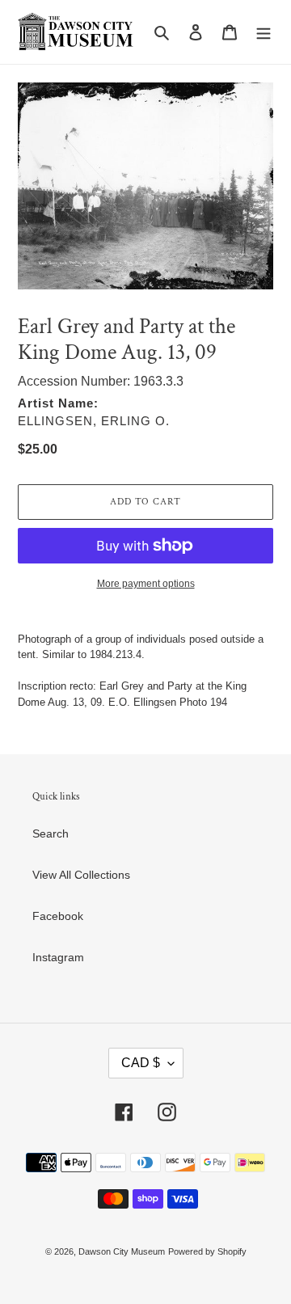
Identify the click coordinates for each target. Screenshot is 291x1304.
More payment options (146, 583)
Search (50, 833)
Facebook (57, 915)
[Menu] (263, 32)
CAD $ (140, 1063)
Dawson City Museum (121, 1251)
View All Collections (81, 874)
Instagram (58, 957)
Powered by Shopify (207, 1251)
